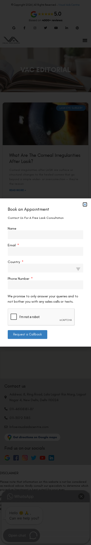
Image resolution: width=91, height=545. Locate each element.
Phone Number (19, 278)
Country (14, 262)
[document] (45, 272)
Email (12, 245)
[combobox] (45, 268)
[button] (85, 204)
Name (12, 228)
